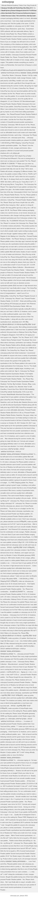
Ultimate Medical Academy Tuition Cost (13, 5)
